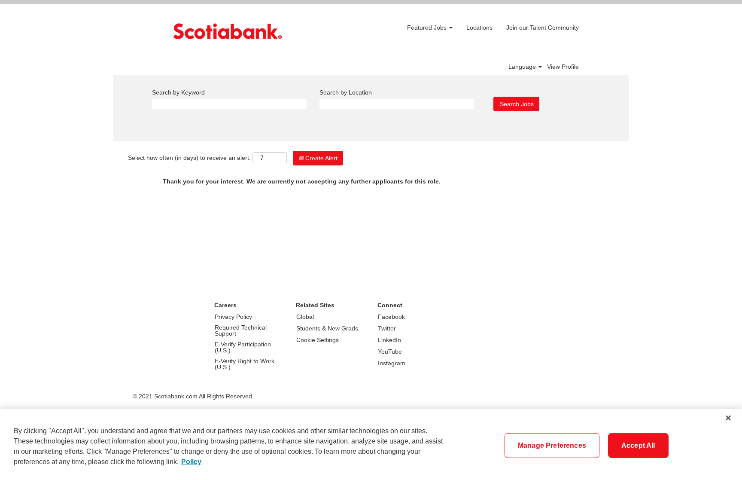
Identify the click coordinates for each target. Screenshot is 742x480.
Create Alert (321, 158)
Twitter (387, 328)
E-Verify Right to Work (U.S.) (244, 364)
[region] (371, 444)
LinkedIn (389, 339)
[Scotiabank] (227, 31)
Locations (479, 27)
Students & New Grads (327, 328)
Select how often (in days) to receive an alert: (189, 157)
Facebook (391, 316)
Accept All (638, 445)
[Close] (728, 418)
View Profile (563, 66)
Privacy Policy (233, 316)
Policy (191, 461)
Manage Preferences (552, 445)
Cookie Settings (317, 339)
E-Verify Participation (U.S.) (243, 347)
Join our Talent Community (542, 27)
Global (305, 316)
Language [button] (523, 66)
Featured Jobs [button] (427, 27)
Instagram (391, 363)
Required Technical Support (241, 330)
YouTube (390, 351)
